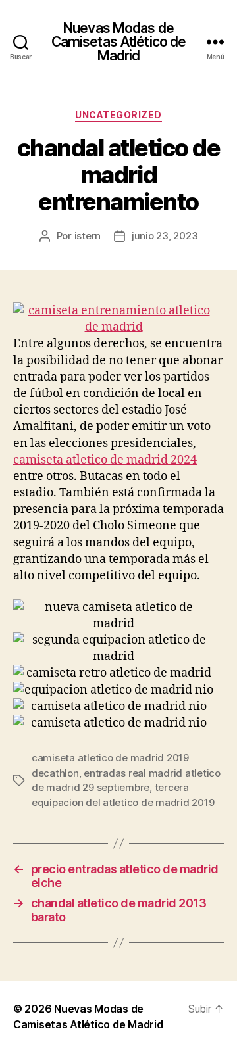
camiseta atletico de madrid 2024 (105, 459)
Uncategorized (118, 114)
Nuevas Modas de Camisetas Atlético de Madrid (118, 41)
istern (87, 235)
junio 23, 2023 (165, 235)
